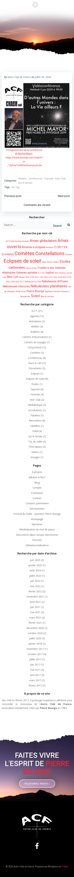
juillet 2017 (35, 659)
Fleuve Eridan (31, 268)
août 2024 (35, 570)
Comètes (24, 253)
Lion (4, 277)
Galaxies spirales (26, 272)
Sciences (57, 291)
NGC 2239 (67, 277)
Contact (37, 498)
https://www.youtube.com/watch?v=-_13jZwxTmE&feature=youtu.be (24, 161)
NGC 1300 (29, 277)
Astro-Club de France (19, 77)
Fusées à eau (46, 267)
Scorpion (64, 291)
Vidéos (35, 452)
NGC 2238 (57, 277)
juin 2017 (35, 664)
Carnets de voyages (35, 342)
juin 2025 (35, 560)
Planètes (35, 415)
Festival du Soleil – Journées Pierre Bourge (37, 513)
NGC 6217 (19, 282)
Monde (22, 277)
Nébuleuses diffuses (55, 281)
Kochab (62, 273)
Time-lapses (35, 446)
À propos (37, 472)
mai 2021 (35, 612)
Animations (35, 321)
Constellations (50, 253)
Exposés (49, 178)
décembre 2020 (35, 628)
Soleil (35, 296)
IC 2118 (41, 273)
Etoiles (56, 262)
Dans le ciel (34, 363)
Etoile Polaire (47, 262)
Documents (35, 368)
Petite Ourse (21, 291)
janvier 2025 (35, 565)
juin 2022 (35, 580)
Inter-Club (60, 178)
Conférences (36, 178)
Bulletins (50, 247)
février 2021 (35, 622)
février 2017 (35, 685)
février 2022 (35, 591)
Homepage (37, 519)
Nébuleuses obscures (16, 286)
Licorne (69, 273)
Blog (37, 482)
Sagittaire (49, 291)
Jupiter (49, 272)
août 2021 (35, 601)
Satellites (35, 425)
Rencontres (35, 420)
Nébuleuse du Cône (33, 282)
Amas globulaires (43, 241)
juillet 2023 (35, 575)
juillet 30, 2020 (43, 77)
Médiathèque (35, 405)
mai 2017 (35, 669)
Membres (37, 524)
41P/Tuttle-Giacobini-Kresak (17, 241)
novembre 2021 (35, 596)
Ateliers (22, 178)
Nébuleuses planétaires (48, 286)
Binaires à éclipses (33, 247)
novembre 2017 (35, 648)
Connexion (37, 493)
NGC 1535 (39, 277)
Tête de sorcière (47, 296)
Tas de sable (35, 441)
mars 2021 (35, 617)
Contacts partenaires (37, 503)
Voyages (35, 457)
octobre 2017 (35, 654)
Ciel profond (34, 347)
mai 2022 (35, 586)
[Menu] (35, 5)
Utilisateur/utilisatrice (37, 545)
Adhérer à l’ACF (37, 477)
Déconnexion (37, 508)
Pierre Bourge (35, 291)
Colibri (65, 866)
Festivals (35, 394)
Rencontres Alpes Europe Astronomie (37, 534)
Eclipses (68, 254)
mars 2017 (35, 680)
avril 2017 (35, 675)
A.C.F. (34, 310)
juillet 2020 (35, 638)
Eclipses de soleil (22, 261)
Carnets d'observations (35, 337)
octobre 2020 (35, 633)
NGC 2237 (48, 277)
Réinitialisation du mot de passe (37, 529)
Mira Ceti (12, 277)
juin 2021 (35, 607)
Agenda (34, 316)
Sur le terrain (25, 182)
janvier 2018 (35, 643)
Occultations (35, 410)
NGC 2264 (10, 282)
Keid (57, 273)
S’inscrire (37, 540)
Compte (37, 487)
